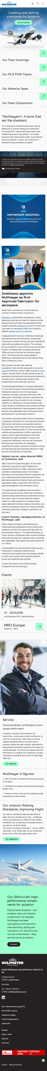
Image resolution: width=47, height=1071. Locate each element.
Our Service (11, 763)
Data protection (15, 1065)
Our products (24, 22)
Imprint (4, 1065)
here (25, 566)
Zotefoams (6, 317)
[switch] (3, 168)
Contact (13, 944)
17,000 (13, 368)
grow (42, 371)
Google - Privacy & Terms (17, 165)
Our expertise (12, 839)
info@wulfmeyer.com (17, 992)
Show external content (12, 169)
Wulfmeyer (22, 326)
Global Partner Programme (20, 331)
